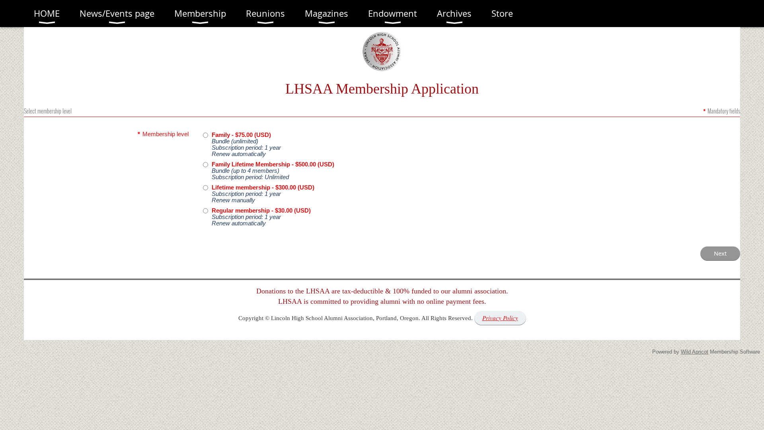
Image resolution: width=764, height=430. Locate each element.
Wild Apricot (694, 352)
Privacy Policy (500, 318)
